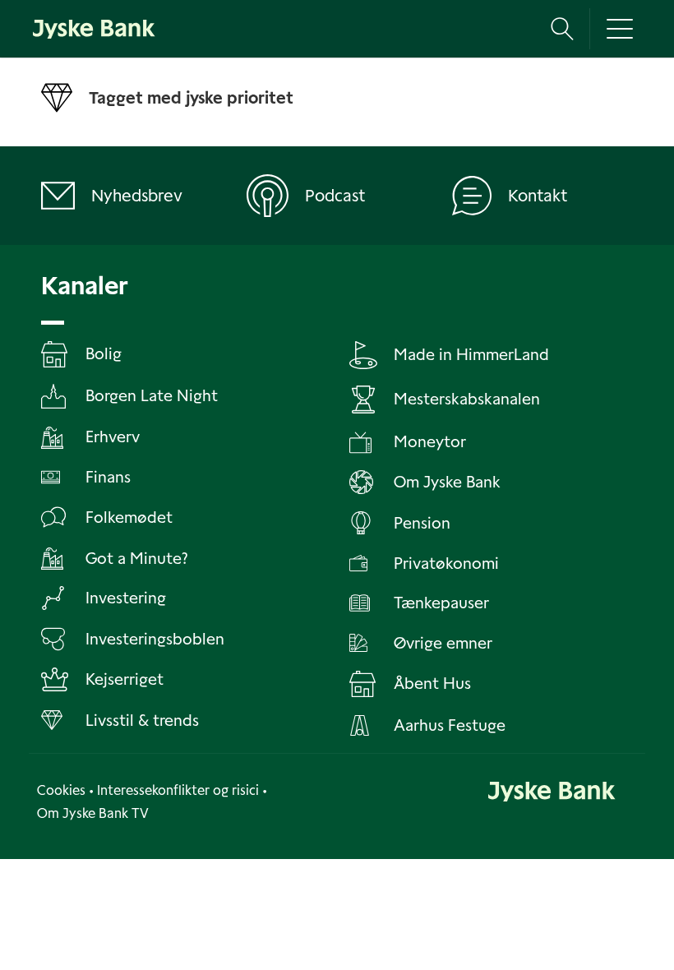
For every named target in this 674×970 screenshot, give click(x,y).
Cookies (61, 790)
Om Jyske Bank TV (93, 813)
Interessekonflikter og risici (178, 790)
